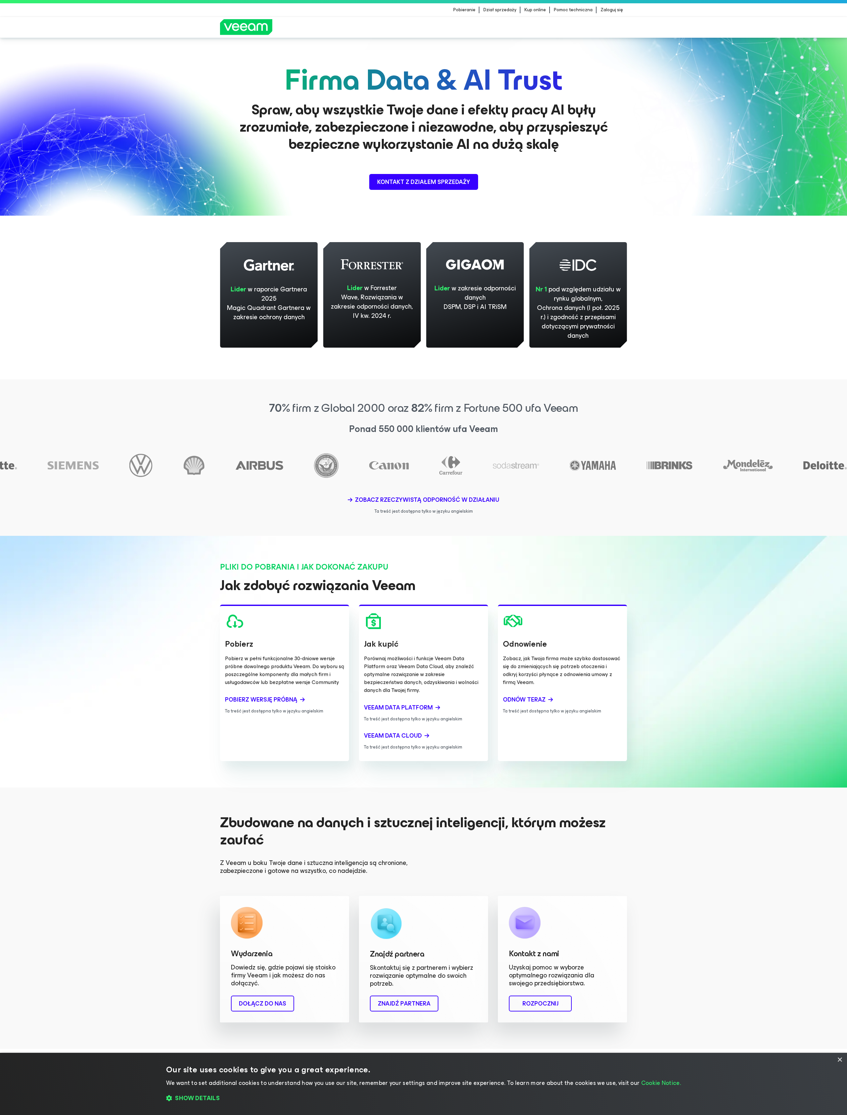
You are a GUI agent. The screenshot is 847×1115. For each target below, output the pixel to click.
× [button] (839, 1059)
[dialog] (423, 1084)
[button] (423, 1098)
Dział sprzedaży (499, 10)
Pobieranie (464, 10)
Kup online (535, 10)
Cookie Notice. (661, 1083)
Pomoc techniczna (573, 10)
